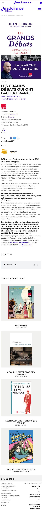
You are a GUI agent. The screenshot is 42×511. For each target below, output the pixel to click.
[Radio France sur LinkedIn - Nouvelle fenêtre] (14, 479)
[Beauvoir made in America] (21, 446)
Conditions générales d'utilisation (8, 487)
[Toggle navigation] (3, 3)
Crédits (3, 505)
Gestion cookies (6, 493)
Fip (39, 499)
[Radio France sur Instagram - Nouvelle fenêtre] (7, 479)
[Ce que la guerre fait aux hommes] (21, 349)
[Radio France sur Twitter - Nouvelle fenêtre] (4, 479)
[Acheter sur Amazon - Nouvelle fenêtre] (13, 151)
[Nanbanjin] (21, 302)
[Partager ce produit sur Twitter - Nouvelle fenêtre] (14, 138)
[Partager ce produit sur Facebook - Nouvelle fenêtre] (11, 138)
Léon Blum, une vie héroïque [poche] (21, 422)
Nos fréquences (6, 500)
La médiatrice (35, 508)
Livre (4, 82)
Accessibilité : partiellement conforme (10, 496)
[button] (40, 3)
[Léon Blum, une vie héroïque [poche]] (21, 397)
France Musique (34, 496)
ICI (39, 491)
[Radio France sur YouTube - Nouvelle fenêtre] (10, 479)
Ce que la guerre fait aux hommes (21, 373)
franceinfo (36, 489)
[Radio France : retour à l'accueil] (23, 2)
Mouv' (38, 502)
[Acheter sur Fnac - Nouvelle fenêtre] (4, 151)
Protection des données (9, 490)
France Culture (34, 494)
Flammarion (13, 114)
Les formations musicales (34, 505)
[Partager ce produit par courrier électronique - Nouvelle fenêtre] (18, 138)
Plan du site (5, 502)
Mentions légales (6, 484)
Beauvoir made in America (21, 470)
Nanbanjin (21, 325)
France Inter (36, 486)
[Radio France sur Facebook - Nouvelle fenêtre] (1, 479)
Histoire (11, 117)
